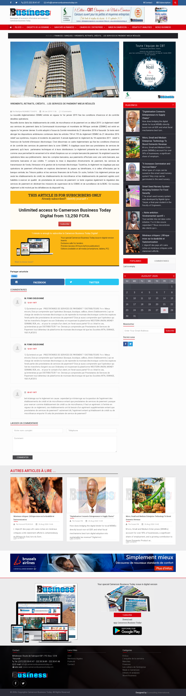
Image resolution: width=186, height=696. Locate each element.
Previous (64, 14)
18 (142, 304)
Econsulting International (158, 692)
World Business (163, 27)
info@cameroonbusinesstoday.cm (61, 3)
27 (157, 310)
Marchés (126, 661)
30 (127, 316)
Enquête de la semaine (38, 27)
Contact (148, 3)
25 (142, 310)
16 (127, 304)
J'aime (14, 276)
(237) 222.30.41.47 (31, 3)
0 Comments (66, 111)
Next (141, 14)
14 (164, 298)
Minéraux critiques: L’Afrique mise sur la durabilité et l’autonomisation (155, 212)
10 (134, 298)
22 (172, 304)
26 (149, 310)
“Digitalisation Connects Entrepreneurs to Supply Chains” (153, 235)
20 (157, 304)
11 (142, 298)
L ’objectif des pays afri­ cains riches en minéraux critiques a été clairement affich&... (157, 222)
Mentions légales (75, 659)
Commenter (22, 457)
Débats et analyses (142, 27)
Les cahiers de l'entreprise (134, 667)
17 (134, 304)
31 (134, 316)
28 (164, 310)
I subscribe (64, 224)
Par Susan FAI (77, 521)
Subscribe (170, 331)
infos (131, 105)
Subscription (164, 3)
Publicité (71, 661)
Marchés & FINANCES (64, 27)
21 (164, 304)
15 (172, 298)
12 (149, 298)
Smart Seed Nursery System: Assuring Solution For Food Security (156, 163)
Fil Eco (18, 27)
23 (127, 310)
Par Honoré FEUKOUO (24, 524)
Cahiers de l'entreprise (91, 27)
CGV (69, 656)
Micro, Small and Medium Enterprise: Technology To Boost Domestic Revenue (154, 114)
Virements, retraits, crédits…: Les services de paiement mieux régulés (52, 103)
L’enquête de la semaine (133, 659)
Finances (127, 664)
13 (157, 298)
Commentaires (161, 261)
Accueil (49, 36)
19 (149, 304)
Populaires (135, 261)
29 (172, 310)
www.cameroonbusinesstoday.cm (38, 667)
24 (134, 310)
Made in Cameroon (117, 27)
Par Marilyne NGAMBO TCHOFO (25, 111)
